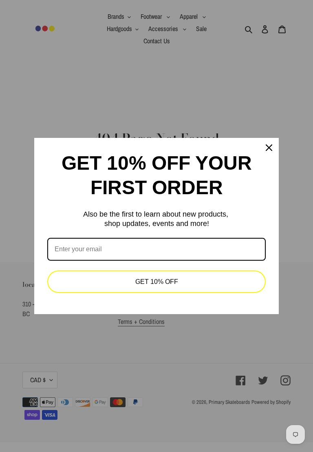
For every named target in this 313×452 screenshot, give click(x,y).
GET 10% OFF (156, 281)
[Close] (269, 147)
